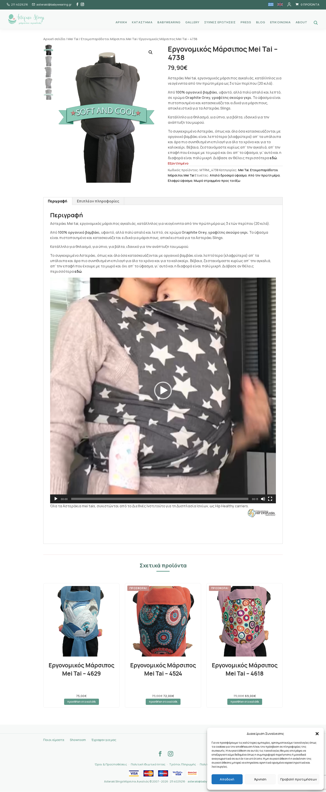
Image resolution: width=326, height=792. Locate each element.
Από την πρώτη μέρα (264, 175)
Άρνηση (260, 779)
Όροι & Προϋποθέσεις (111, 764)
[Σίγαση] (263, 499)
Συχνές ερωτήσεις (220, 22)
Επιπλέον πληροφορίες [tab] (98, 201)
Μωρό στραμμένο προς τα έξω (217, 180)
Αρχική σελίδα (54, 39)
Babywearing (169, 22)
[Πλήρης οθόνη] (270, 499)
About (301, 22)
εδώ (273, 157)
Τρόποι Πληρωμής (182, 764)
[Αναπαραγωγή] (56, 499)
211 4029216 (19, 4)
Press (246, 22)
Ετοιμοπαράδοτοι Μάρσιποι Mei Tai (109, 39)
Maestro (163, 773)
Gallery (192, 22)
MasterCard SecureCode (192, 773)
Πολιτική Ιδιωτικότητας (148, 764)
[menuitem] (270, 4)
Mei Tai (73, 39)
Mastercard (148, 773)
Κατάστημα (142, 22)
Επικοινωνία (280, 22)
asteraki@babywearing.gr (204, 781)
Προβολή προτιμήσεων (298, 779)
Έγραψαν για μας (103, 740)
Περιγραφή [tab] (57, 201)
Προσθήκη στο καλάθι (81, 702)
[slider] (159, 499)
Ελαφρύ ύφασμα (180, 180)
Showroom (78, 740)
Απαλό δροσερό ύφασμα (228, 175)
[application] (163, 390)
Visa (133, 773)
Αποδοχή (227, 779)
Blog (260, 22)
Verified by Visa (177, 773)
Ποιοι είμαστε (53, 740)
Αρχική (121, 22)
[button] (317, 733)
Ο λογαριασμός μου (289, 4)
